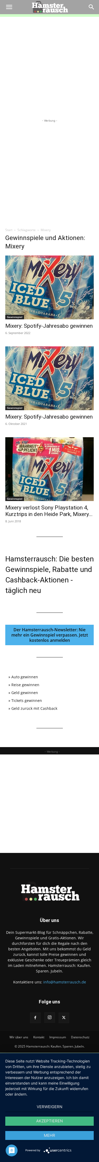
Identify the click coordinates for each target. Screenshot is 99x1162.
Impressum (57, 1037)
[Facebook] (35, 1018)
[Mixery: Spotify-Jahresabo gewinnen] (49, 287)
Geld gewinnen (24, 692)
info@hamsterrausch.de (64, 981)
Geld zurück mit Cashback (34, 708)
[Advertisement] (49, 66)
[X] (64, 1018)
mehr (49, 1135)
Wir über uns (19, 1037)
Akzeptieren (49, 1120)
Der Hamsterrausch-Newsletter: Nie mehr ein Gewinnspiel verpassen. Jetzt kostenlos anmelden (49, 635)
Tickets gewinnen (26, 700)
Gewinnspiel (14, 317)
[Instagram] (49, 1017)
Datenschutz (80, 1037)
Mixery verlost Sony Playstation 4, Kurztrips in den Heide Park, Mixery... (49, 510)
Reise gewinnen (25, 684)
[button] (9, 7)
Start (8, 230)
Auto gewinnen (24, 676)
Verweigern (49, 1106)
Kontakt (38, 1037)
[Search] (91, 7)
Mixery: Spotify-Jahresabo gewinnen (49, 326)
